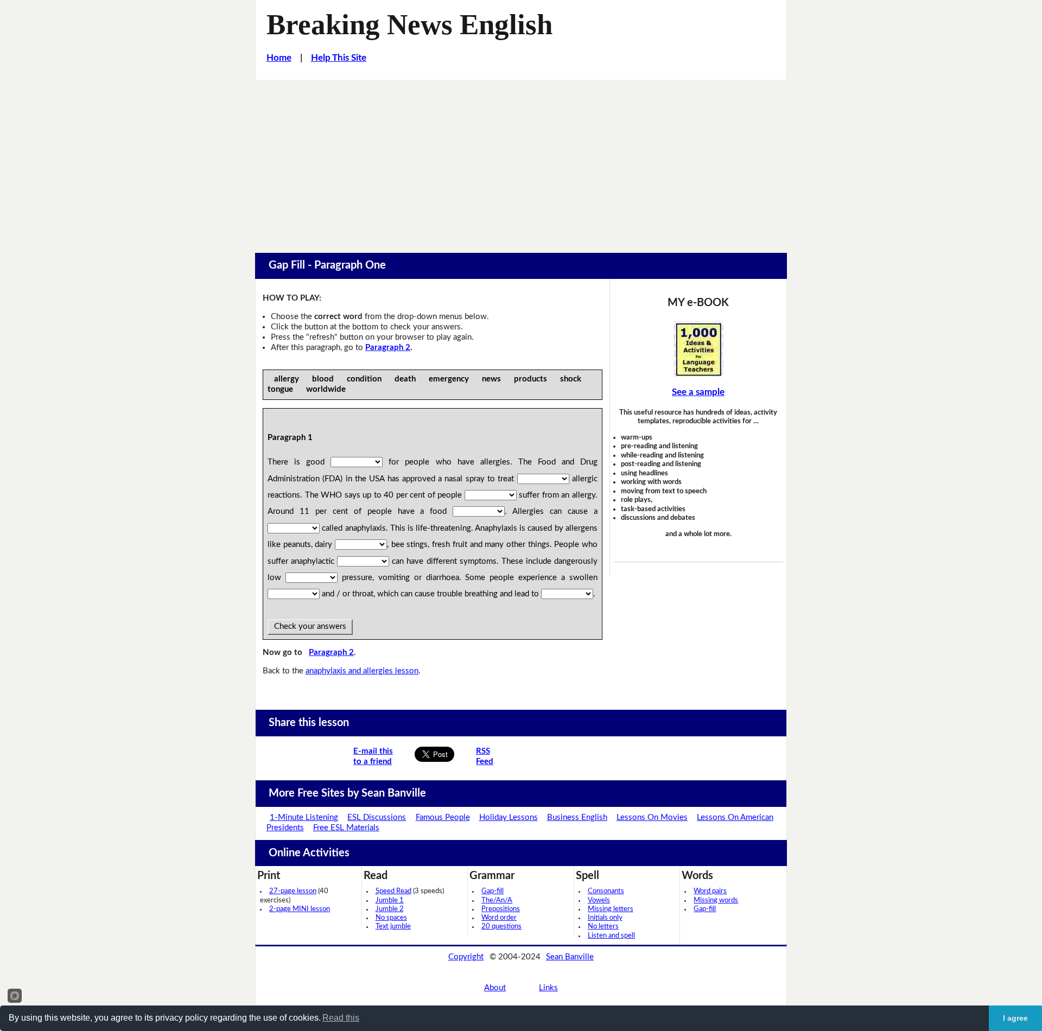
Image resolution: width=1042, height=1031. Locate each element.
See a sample (698, 392)
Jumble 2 (390, 909)
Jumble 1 (390, 900)
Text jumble (393, 926)
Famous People (443, 817)
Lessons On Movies (652, 817)
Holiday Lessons (508, 817)
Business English (577, 817)
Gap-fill (492, 891)
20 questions (501, 926)
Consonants (606, 891)
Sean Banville (570, 957)
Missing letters (610, 909)
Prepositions (500, 909)
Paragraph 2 (387, 347)
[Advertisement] (521, 161)
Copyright (466, 957)
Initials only (605, 917)
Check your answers (310, 626)
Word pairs (710, 891)
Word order (499, 917)
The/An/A (496, 900)
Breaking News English (409, 24)
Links (548, 988)
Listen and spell (611, 935)
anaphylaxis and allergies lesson (362, 671)
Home (278, 57)
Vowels (599, 900)
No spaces (391, 917)
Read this (340, 1017)
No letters (603, 926)
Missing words (716, 900)
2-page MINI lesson (299, 909)
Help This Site (338, 57)
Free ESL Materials (346, 828)
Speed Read (393, 891)
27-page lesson (292, 891)
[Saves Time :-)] (698, 349)
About (495, 988)
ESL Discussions (376, 817)
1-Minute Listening (304, 817)
